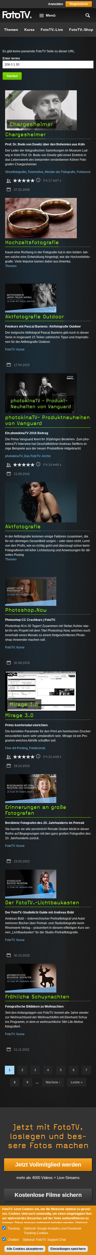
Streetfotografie (15, 172)
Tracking (14, 1228)
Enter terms (11, 58)
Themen (11, 30)
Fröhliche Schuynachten (37, 997)
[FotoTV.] (17, 15)
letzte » (76, 1082)
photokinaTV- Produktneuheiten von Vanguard (47, 420)
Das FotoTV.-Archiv (37, 456)
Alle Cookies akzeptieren (25, 1249)
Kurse (29, 30)
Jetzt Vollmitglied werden (48, 1164)
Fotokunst (83, 172)
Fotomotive (35, 172)
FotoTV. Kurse (15, 349)
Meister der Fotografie (60, 172)
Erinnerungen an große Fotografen (35, 810)
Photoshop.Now (26, 610)
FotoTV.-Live (52, 30)
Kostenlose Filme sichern (48, 1195)
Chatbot (13, 1239)
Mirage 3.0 (19, 715)
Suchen (12, 76)
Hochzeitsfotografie (32, 242)
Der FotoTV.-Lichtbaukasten (42, 902)
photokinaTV (14, 456)
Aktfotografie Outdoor (34, 316)
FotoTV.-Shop (81, 30)
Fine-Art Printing (16, 748)
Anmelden (55, 4)
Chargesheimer (25, 134)
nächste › (53, 1082)
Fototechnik (37, 748)
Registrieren (79, 4)
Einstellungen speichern (68, 1249)
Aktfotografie (23, 526)
